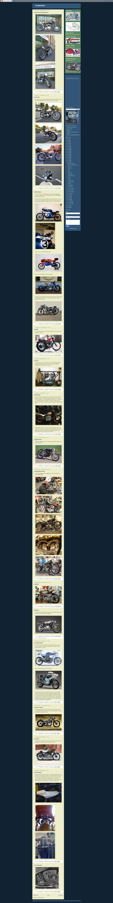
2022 (68, 143)
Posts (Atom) (40, 897)
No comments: (52, 188)
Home (48, 895)
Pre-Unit (37, 97)
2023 (68, 141)
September (70, 191)
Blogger (75, 228)
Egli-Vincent (38, 439)
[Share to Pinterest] (59, 92)
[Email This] (54, 92)
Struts (36, 329)
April (69, 199)
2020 (68, 146)
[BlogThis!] (56, 92)
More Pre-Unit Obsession (41, 12)
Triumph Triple (39, 643)
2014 (68, 155)
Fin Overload (38, 865)
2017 (68, 151)
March (69, 200)
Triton (36, 360)
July (69, 194)
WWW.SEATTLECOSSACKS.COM (72, 34)
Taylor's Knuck (39, 707)
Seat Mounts (38, 772)
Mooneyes (37, 395)
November (70, 188)
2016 (68, 152)
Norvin (37, 610)
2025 (68, 140)
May (69, 197)
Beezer (37, 584)
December (70, 163)
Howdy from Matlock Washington (73, 134)
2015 (68, 154)
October (69, 190)
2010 (68, 162)
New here (68, 130)
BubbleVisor (48, 473)
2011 (68, 160)
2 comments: (51, 91)
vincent (44, 637)
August (69, 193)
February (70, 202)
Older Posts (61, 895)
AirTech (37, 742)
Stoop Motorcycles (40, 471)
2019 (68, 148)
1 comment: (51, 733)
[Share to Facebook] (58, 92)
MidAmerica (38, 192)
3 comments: (51, 766)
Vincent (37, 738)
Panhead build (69, 128)
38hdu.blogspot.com (70, 60)
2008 (68, 207)
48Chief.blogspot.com (70, 47)
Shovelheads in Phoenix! (71, 127)
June (69, 196)
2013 (68, 157)
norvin (41, 637)
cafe (39, 637)
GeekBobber (40, 6)
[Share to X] (57, 92)
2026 (68, 138)
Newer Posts (35, 895)
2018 (68, 149)
